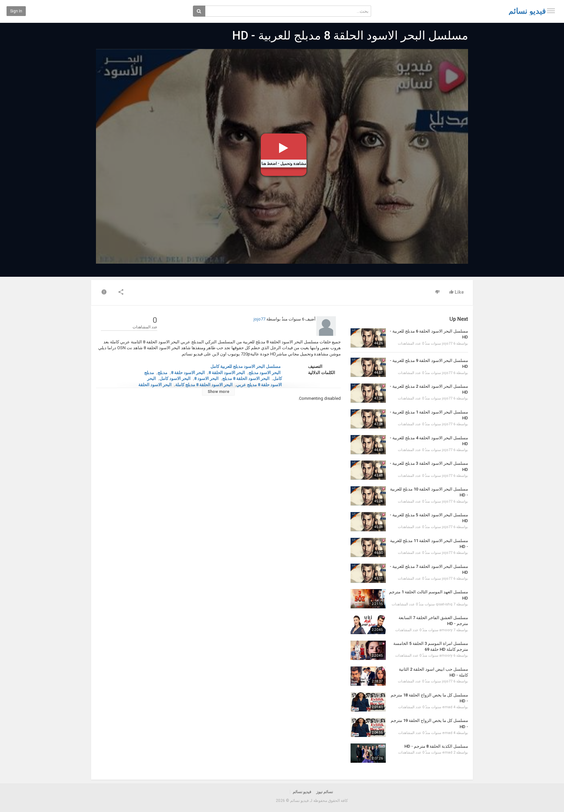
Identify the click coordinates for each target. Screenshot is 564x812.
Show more (218, 391)
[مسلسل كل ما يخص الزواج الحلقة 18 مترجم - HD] (368, 701)
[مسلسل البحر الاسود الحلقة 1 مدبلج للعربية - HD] (368, 419)
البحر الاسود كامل (175, 378)
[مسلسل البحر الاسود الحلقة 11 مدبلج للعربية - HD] (368, 547)
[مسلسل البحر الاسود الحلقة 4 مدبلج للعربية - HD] (368, 444)
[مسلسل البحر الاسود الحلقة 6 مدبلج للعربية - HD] (368, 338)
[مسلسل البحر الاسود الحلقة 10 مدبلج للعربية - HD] (368, 496)
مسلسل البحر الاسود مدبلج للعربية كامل (246, 366)
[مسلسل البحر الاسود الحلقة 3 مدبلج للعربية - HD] (368, 470)
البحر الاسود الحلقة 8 (227, 372)
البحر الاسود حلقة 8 (188, 372)
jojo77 (259, 319)
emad (447, 707)
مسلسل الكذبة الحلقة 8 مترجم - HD (436, 746)
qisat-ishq (444, 604)
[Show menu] (551, 11)
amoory (445, 630)
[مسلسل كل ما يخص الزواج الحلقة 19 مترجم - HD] (368, 727)
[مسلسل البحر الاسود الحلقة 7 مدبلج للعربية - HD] (368, 573)
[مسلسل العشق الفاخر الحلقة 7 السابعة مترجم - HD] (368, 624)
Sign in (16, 11)
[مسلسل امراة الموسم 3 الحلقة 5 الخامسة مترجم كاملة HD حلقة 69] (368, 650)
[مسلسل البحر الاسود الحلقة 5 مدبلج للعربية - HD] (368, 521)
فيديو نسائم (527, 11)
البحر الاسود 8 (206, 378)
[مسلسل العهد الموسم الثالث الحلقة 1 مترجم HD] (368, 598)
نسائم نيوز (324, 791)
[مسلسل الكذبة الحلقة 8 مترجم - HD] (368, 753)
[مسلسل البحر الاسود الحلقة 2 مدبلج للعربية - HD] (368, 393)
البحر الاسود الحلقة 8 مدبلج (246, 378)
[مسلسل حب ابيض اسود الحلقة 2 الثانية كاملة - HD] (368, 676)
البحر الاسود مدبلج (265, 372)
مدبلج (162, 372)
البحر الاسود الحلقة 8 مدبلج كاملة (204, 384)
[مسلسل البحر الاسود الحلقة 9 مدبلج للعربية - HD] (368, 367)
